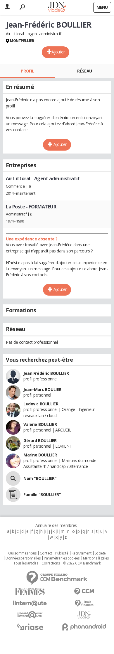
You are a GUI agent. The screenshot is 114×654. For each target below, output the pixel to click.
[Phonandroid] (84, 627)
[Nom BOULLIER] (13, 478)
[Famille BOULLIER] (13, 494)
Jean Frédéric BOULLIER (46, 373)
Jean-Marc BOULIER (42, 389)
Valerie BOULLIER (40, 424)
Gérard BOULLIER (40, 440)
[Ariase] (30, 626)
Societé (100, 553)
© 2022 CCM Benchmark (82, 563)
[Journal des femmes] (30, 591)
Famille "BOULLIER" (42, 494)
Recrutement (81, 553)
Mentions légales (96, 558)
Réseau (84, 71)
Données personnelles (23, 558)
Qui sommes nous (22, 553)
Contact (46, 553)
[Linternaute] (30, 603)
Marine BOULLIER (40, 455)
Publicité (61, 553)
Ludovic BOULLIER (40, 404)
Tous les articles (25, 563)
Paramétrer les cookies (62, 558)
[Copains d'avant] (30, 614)
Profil (27, 71)
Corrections (51, 563)
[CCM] (84, 591)
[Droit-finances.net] (84, 603)
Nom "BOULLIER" (39, 478)
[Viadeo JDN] (84, 615)
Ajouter (58, 52)
